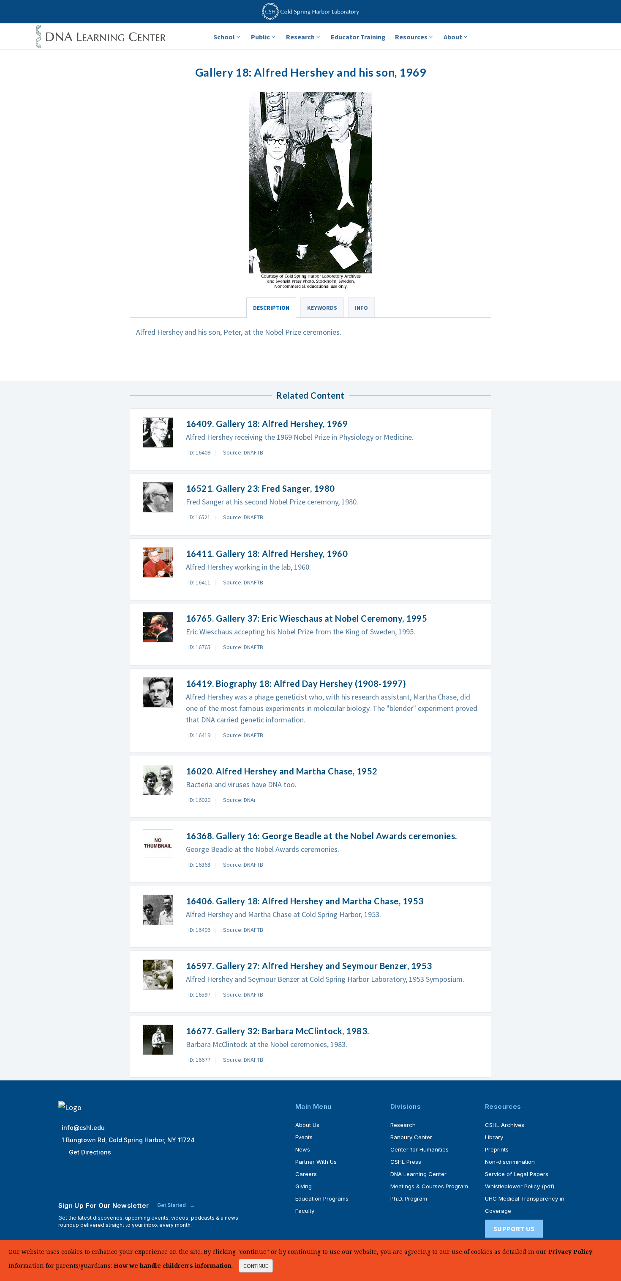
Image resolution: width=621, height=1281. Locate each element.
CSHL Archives (504, 1124)
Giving (303, 1186)
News (302, 1149)
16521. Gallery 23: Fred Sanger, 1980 (260, 488)
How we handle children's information (173, 1266)
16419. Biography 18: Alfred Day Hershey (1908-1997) (296, 683)
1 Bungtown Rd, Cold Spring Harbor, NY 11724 (128, 1139)
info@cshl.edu (83, 1127)
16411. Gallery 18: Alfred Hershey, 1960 (267, 553)
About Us (307, 1124)
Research (300, 37)
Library (494, 1137)
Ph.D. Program (408, 1198)
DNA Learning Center (418, 1174)
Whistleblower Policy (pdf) (519, 1186)
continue (255, 1266)
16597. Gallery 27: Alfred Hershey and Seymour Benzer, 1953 (309, 966)
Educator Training (358, 37)
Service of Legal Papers (516, 1174)
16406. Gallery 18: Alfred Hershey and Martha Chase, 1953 (305, 901)
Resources (411, 37)
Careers (306, 1174)
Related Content (310, 395)
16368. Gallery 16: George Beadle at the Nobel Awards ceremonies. (321, 836)
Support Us (513, 1228)
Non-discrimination (510, 1161)
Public (260, 37)
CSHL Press (405, 1161)
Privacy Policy (570, 1252)
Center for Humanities (419, 1149)
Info (361, 307)
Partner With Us (316, 1161)
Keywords (322, 307)
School (224, 37)
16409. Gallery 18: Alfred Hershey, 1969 (267, 424)
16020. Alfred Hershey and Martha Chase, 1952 (282, 771)
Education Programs (322, 1198)
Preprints (497, 1149)
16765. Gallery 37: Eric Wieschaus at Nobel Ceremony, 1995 (307, 618)
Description (271, 307)
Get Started (172, 1205)
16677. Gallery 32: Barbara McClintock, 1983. (277, 1031)
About (453, 37)
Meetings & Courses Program (429, 1186)
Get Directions (90, 1152)
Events (304, 1137)
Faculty (304, 1210)
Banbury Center (411, 1137)
